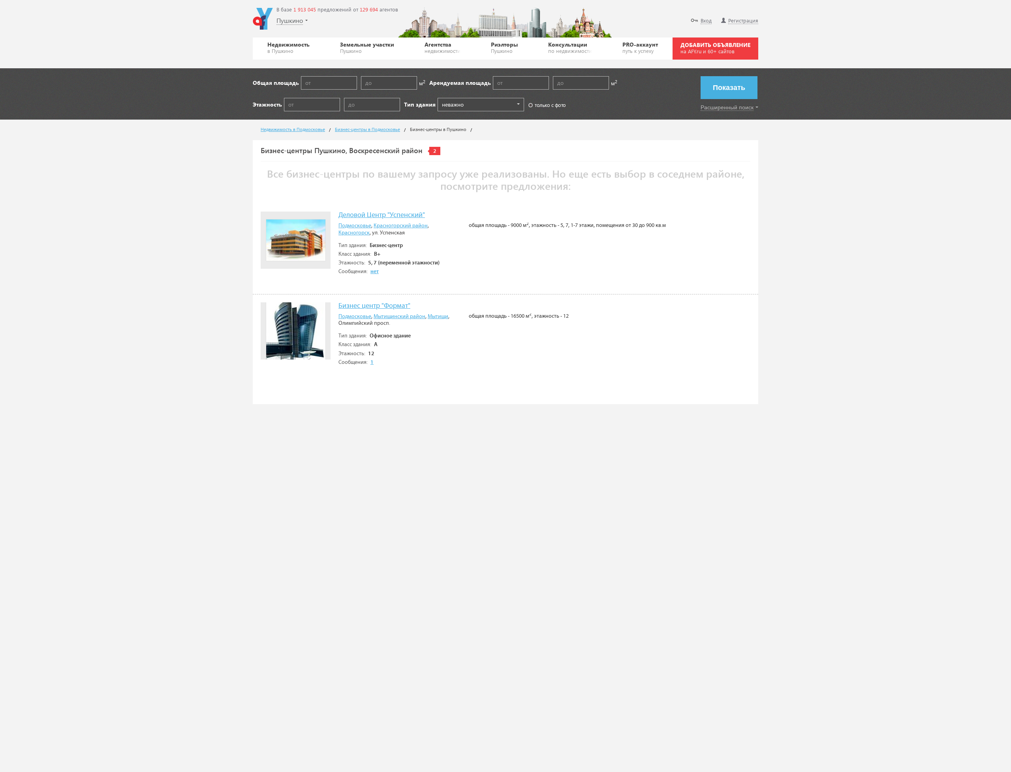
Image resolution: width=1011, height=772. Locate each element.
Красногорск (354, 233)
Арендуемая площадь (460, 82)
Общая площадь (276, 82)
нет (374, 271)
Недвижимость (288, 47)
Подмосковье (354, 226)
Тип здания (420, 104)
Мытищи (438, 316)
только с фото (550, 104)
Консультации (570, 47)
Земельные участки (367, 47)
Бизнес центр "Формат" (374, 306)
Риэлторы (504, 47)
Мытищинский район (399, 316)
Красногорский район (401, 226)
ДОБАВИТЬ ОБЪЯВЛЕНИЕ (715, 47)
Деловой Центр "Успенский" (381, 215)
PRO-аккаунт (640, 47)
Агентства (442, 47)
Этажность (267, 104)
